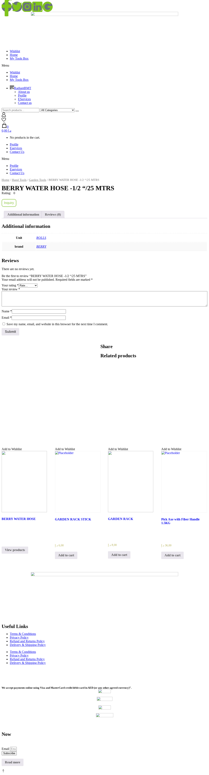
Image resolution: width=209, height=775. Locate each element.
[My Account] (4, 115)
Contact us (25, 103)
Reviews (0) (53, 214)
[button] (104, 65)
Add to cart (66, 555)
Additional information (23, 214)
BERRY (41, 246)
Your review (11, 289)
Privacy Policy (19, 637)
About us (24, 92)
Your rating (10, 285)
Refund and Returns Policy (27, 641)
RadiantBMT (22, 88)
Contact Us (17, 152)
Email (7, 317)
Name (7, 311)
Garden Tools (37, 180)
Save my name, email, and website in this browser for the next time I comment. (57, 324)
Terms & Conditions (23, 634)
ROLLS (41, 237)
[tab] (23, 214)
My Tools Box (19, 58)
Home (14, 55)
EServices (24, 99)
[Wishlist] (4, 120)
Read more (12, 762)
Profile (22, 95)
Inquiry (9, 203)
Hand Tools (19, 180)
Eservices (16, 148)
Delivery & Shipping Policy (28, 645)
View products (15, 550)
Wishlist (15, 51)
